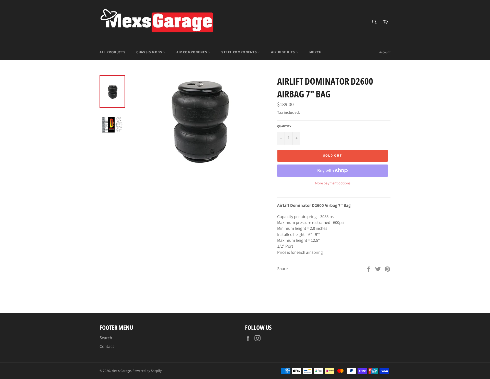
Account (384, 52)
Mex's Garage (121, 370)
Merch (315, 52)
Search (106, 338)
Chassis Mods (149, 52)
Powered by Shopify (147, 370)
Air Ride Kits (283, 52)
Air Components (192, 52)
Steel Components (239, 52)
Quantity (284, 126)
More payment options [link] (332, 183)
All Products (112, 52)
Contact (107, 347)
